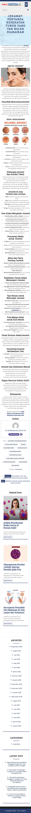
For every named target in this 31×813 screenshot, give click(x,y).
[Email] (21, 434)
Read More (8, 537)
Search (28, 9)
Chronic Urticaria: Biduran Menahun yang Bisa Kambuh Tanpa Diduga (17, 795)
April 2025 (17, 718)
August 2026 (17, 651)
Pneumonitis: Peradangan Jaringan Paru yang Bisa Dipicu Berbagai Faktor (17, 771)
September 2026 (16, 647)
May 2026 (17, 663)
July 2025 (17, 705)
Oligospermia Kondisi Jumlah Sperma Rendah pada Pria (14, 567)
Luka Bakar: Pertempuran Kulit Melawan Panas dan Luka (15, 413)
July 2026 (17, 655)
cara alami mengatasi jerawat (17, 441)
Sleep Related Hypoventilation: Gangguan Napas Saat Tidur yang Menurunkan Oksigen (17, 764)
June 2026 (16, 659)
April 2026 (17, 668)
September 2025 (16, 697)
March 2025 (17, 722)
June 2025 (16, 709)
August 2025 (17, 701)
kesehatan (15, 310)
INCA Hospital (21, 811)
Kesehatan (18, 469)
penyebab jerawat (15, 451)
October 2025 (16, 693)
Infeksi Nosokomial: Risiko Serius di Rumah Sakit (13, 525)
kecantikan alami (9, 448)
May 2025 (17, 713)
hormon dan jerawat (11, 444)
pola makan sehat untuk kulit (15, 458)
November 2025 (17, 688)
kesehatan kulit (22, 448)
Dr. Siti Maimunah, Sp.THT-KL (15, 430)
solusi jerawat (23, 462)
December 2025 (16, 684)
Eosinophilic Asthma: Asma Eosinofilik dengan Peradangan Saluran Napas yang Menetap (17, 788)
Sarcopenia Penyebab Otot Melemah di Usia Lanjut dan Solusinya (14, 610)
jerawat (26, 45)
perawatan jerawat (15, 455)
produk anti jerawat (9, 462)
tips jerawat (15, 465)
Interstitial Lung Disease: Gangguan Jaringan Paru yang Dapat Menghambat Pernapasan (17, 779)
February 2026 (16, 676)
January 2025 (16, 726)
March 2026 (17, 672)
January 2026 (16, 680)
